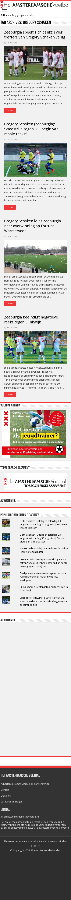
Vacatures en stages (11, 801)
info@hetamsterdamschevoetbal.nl (20, 816)
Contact (5, 789)
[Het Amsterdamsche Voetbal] (35, 5)
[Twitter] (35, 846)
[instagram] (39, 846)
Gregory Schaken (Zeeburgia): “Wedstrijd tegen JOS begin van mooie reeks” (31, 129)
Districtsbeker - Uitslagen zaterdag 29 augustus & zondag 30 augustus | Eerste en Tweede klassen (43, 524)
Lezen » (9, 110)
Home (6, 15)
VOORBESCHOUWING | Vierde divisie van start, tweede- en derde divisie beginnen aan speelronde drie (44, 601)
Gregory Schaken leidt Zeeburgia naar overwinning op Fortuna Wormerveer (32, 226)
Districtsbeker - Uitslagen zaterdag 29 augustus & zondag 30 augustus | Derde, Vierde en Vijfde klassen (42, 538)
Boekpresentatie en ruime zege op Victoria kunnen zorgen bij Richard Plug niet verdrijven (43, 577)
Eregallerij (6, 795)
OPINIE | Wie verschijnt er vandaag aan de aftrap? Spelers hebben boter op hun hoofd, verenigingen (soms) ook (44, 563)
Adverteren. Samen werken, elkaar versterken (25, 783)
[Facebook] (31, 846)
